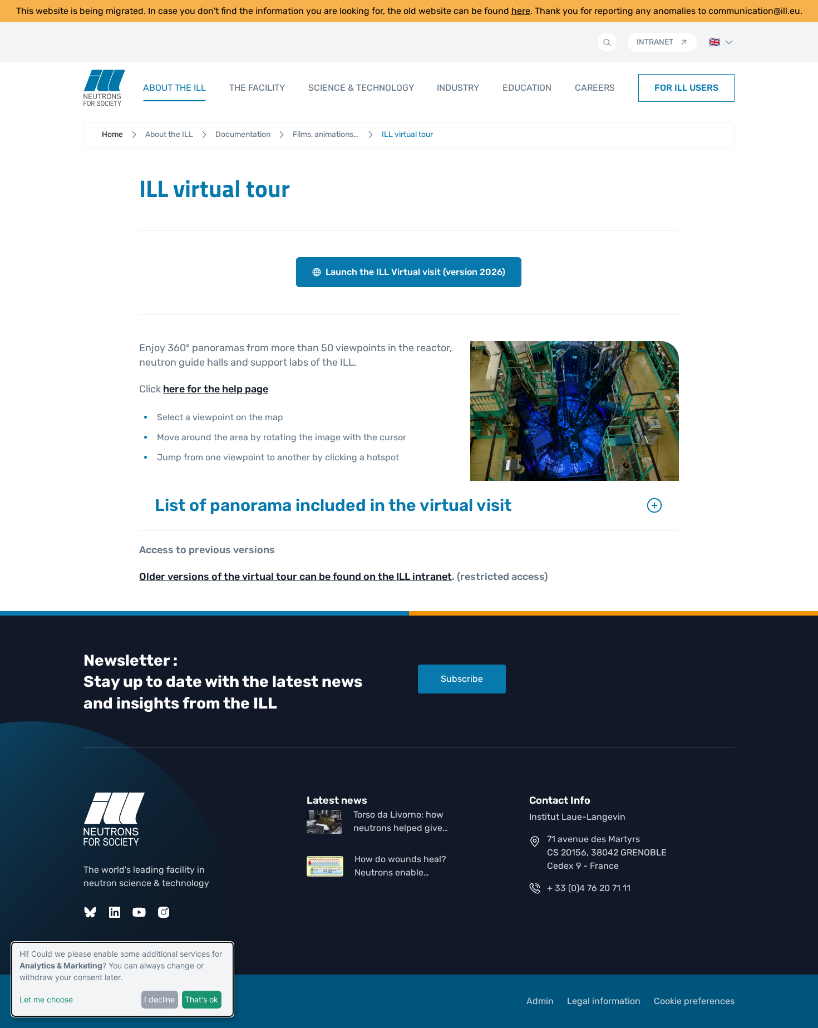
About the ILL (174, 87)
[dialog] (122, 979)
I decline (159, 999)
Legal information (603, 1001)
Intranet (655, 42)
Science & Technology (361, 87)
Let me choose (46, 999)
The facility (257, 87)
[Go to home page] (104, 88)
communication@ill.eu (754, 11)
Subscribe (462, 678)
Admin (540, 1001)
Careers (595, 87)
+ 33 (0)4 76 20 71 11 (588, 888)
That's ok (201, 999)
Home (112, 134)
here (520, 11)
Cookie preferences (694, 1001)
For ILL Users (686, 87)
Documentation (242, 134)
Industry (458, 87)
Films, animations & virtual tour (326, 134)
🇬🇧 (714, 42)
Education (526, 87)
